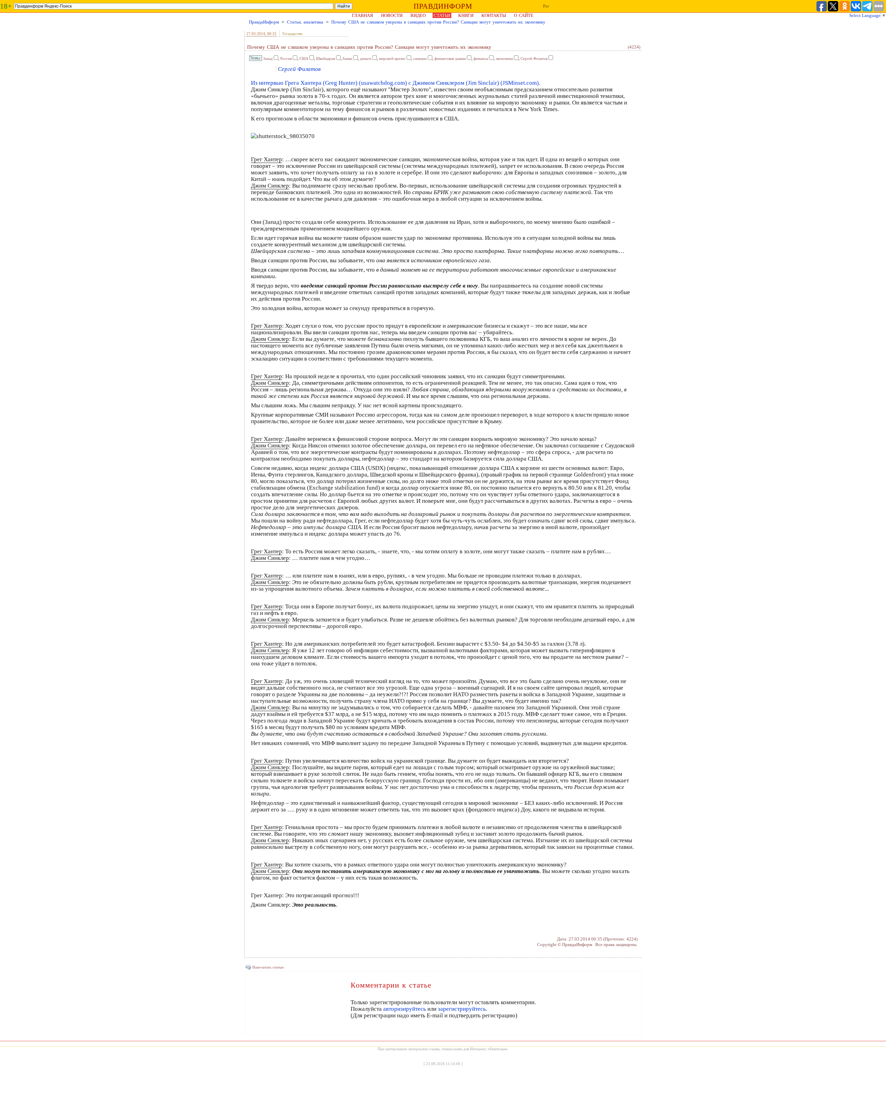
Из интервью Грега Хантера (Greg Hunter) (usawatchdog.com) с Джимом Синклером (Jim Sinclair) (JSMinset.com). (395, 83)
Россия (286, 58)
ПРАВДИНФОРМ (443, 6)
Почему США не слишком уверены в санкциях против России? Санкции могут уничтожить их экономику (438, 22)
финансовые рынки (450, 58)
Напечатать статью (268, 967)
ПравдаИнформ (264, 22)
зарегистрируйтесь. (462, 1009)
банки (347, 58)
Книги (465, 15)
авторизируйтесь (404, 1009)
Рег (546, 6)
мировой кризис (392, 58)
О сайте (523, 15)
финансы (480, 58)
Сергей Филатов (534, 58)
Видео (418, 15)
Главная (362, 15)
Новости (392, 15)
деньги (365, 58)
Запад (268, 58)
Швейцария (325, 58)
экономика (504, 58)
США (303, 58)
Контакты (493, 15)
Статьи (442, 15)
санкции (420, 58)
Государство (292, 33)
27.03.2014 (255, 33)
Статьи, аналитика (305, 22)
